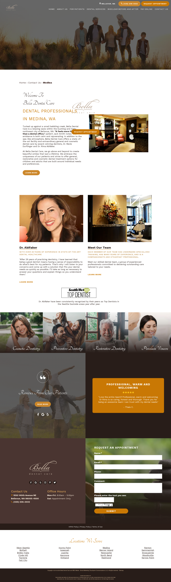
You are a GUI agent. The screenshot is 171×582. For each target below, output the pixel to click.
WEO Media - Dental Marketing (81, 570)
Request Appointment (155, 4)
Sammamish (148, 550)
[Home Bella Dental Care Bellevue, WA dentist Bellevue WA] (11, 8)
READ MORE (42, 404)
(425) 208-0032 (130, 4)
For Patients (77, 9)
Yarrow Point (148, 557)
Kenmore (64, 555)
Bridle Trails (23, 552)
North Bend (106, 555)
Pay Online (147, 9)
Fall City (23, 560)
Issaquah (64, 550)
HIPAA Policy (73, 527)
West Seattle (23, 547)
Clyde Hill (23, 555)
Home (52, 9)
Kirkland (65, 557)
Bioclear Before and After (123, 9)
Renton (147, 547)
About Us (62, 9)
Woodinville (148, 555)
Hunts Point (65, 547)
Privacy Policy (85, 527)
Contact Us (161, 9)
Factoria (23, 557)
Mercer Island (106, 550)
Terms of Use (97, 527)
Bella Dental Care (65, 570)
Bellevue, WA (108, 4)
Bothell (23, 550)
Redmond (106, 557)
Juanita (64, 552)
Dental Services (96, 9)
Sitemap (121, 570)
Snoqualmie (148, 552)
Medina (106, 547)
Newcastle (106, 552)
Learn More (31, 173)
